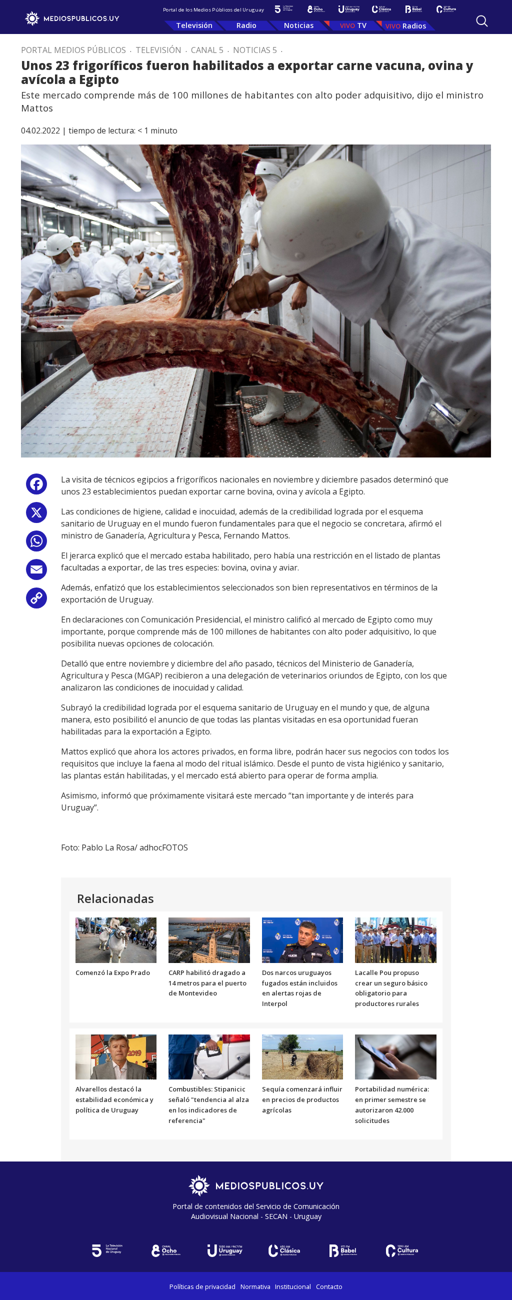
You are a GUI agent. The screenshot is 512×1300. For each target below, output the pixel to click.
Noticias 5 (255, 50)
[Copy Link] (36, 602)
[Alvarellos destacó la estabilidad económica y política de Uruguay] (116, 1056)
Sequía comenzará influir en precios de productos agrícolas (302, 1099)
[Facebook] (36, 488)
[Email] (36, 573)
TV (361, 25)
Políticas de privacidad (203, 1286)
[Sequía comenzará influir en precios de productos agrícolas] (303, 1056)
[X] (36, 516)
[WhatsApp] (36, 544)
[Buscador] (482, 21)
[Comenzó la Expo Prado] (116, 939)
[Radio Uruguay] (348, 9)
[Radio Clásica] (381, 9)
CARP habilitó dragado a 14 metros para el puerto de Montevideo (207, 983)
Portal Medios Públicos (73, 50)
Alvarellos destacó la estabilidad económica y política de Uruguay (115, 1099)
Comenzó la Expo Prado (113, 972)
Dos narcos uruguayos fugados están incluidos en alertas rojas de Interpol (300, 988)
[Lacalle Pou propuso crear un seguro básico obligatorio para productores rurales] (395, 939)
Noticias (299, 25)
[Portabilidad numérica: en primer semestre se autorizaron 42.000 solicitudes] (395, 1056)
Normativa (255, 1286)
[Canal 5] (284, 9)
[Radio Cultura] (446, 9)
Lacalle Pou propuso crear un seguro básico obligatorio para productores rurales (391, 988)
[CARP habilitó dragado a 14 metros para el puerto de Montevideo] (209, 939)
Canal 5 (207, 50)
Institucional (293, 1286)
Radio (246, 25)
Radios (414, 25)
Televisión (194, 25)
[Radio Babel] (414, 9)
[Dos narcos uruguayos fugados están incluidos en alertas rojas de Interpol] (303, 939)
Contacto (329, 1286)
